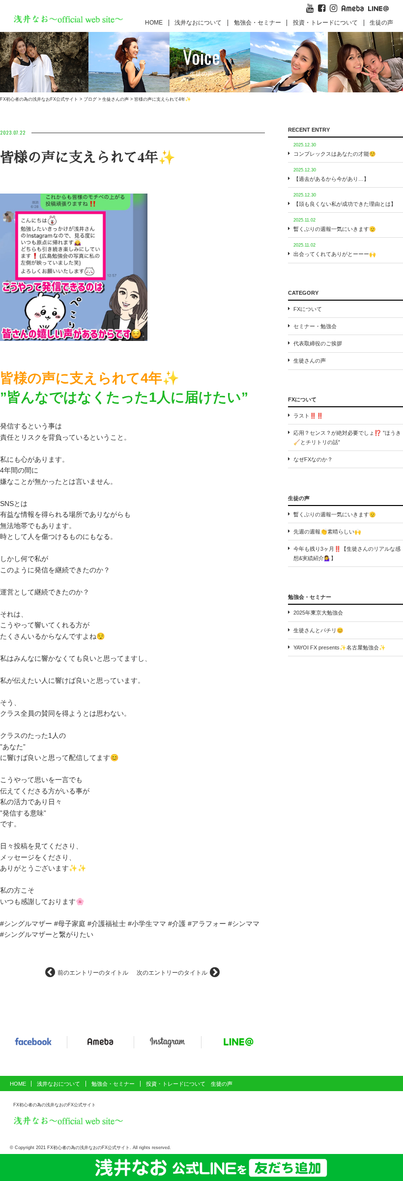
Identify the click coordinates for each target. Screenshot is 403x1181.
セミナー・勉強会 (315, 326)
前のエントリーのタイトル (93, 972)
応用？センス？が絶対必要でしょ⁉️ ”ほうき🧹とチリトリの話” (347, 437)
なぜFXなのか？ (313, 459)
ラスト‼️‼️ (308, 416)
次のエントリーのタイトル (172, 972)
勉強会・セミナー (257, 22)
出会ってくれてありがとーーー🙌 (334, 254)
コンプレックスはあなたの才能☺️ (334, 154)
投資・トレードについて (325, 22)
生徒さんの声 (309, 361)
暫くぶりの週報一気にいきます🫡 (334, 229)
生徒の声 (381, 22)
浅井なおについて (58, 1084)
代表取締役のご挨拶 (317, 343)
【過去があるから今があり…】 (331, 179)
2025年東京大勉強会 (318, 613)
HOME (154, 22)
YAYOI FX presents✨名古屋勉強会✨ (339, 647)
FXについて (307, 309)
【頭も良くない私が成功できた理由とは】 (344, 204)
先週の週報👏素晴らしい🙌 (327, 531)
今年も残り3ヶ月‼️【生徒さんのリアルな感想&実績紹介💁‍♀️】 (347, 553)
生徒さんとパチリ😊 (318, 630)
